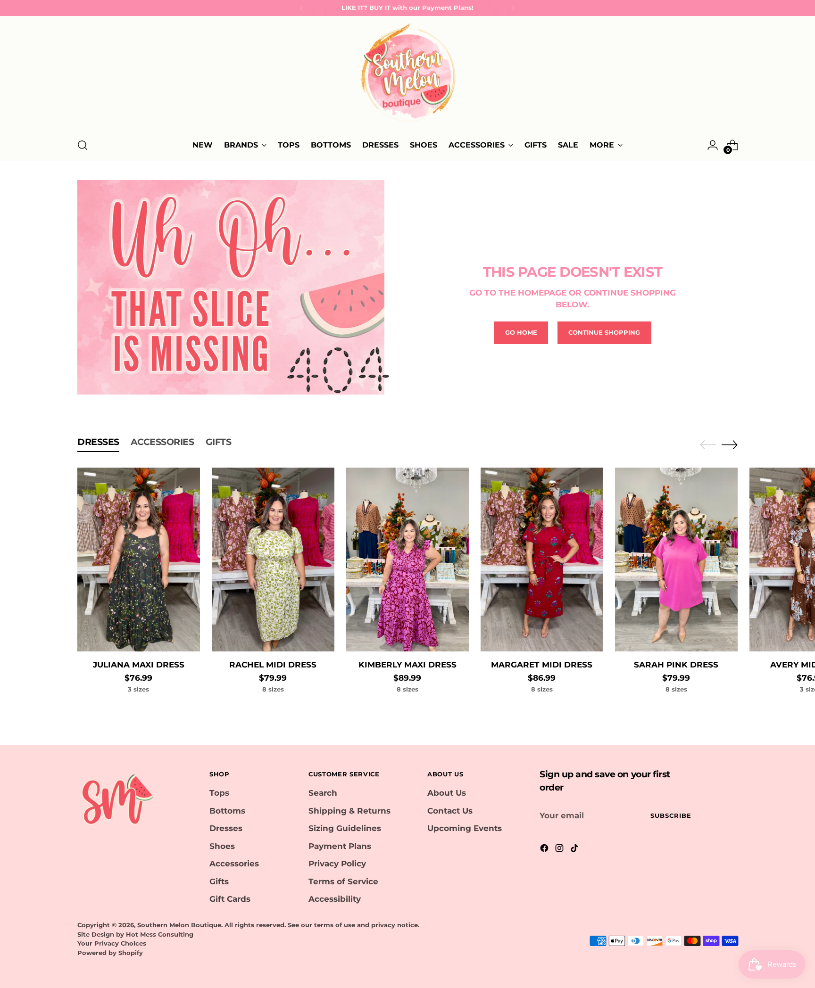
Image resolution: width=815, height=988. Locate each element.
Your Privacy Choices (111, 943)
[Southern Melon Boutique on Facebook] (545, 849)
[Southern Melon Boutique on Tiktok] (575, 849)
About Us (446, 793)
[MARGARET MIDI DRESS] (542, 559)
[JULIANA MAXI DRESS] (138, 559)
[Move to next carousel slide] (730, 444)
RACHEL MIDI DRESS (272, 664)
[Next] (513, 8)
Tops (219, 793)
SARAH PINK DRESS (676, 664)
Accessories (234, 863)
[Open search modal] (82, 145)
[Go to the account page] (712, 145)
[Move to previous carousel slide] (708, 445)
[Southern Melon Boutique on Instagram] (560, 849)
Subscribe (670, 815)
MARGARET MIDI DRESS (541, 664)
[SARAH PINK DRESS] (676, 559)
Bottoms (227, 810)
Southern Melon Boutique (179, 925)
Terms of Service (343, 881)
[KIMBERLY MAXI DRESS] (407, 559)
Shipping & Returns (349, 810)
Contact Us (450, 810)
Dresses (225, 828)
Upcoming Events (464, 828)
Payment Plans (339, 846)
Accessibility (334, 899)
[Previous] (301, 8)
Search (322, 793)
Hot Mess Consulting (159, 934)
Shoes (222, 846)
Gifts (219, 881)
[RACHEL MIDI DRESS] (273, 559)
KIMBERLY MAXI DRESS (407, 664)
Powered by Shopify (110, 952)
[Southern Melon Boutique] (407, 75)
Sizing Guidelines (344, 828)
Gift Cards (229, 899)
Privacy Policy (337, 863)
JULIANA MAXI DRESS (138, 664)
